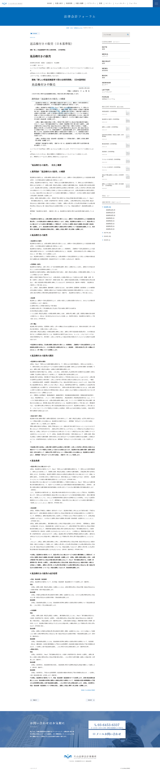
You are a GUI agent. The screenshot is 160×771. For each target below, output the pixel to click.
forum (35, 33)
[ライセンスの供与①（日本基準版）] (128, 168)
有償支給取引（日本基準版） (110, 111)
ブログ (71, 27)
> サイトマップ (33, 768)
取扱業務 (69, 3)
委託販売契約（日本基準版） (110, 144)
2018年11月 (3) (110, 212)
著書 (100, 3)
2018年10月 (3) (110, 215)
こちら (54, 68)
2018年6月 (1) (110, 220)
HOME (49, 3)
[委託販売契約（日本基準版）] (128, 145)
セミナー (108, 3)
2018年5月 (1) (110, 223)
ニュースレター (120, 3)
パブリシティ (91, 3)
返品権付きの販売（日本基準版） (111, 119)
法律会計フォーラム (78, 27)
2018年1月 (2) (110, 229)
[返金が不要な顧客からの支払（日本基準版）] (128, 176)
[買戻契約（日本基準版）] (128, 153)
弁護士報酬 (79, 3)
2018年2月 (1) (110, 226)
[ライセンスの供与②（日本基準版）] (128, 161)
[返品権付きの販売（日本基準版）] (128, 121)
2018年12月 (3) (110, 210)
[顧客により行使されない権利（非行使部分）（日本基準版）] (128, 185)
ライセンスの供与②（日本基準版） (111, 159)
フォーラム (133, 3)
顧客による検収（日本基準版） (110, 127)
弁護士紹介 (59, 3)
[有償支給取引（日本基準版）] (128, 113)
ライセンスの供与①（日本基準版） (111, 167)
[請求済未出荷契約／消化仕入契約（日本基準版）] (128, 136)
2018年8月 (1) (110, 218)
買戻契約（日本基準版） (108, 151)
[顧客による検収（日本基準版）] (128, 128)
